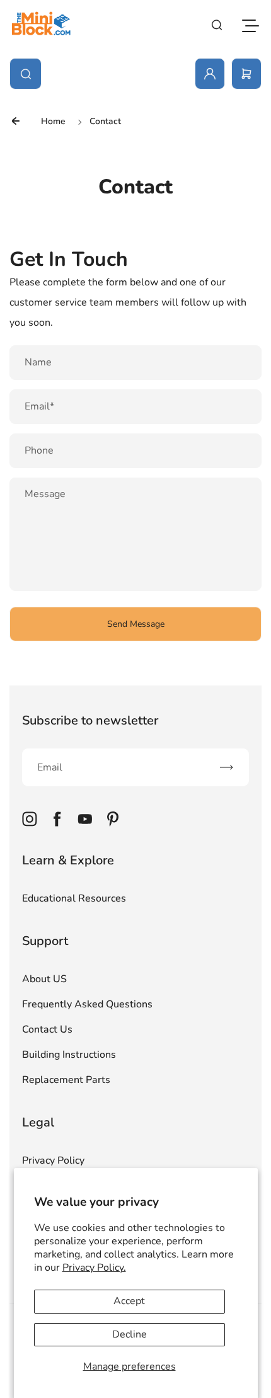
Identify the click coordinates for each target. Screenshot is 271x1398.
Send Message (135, 624)
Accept (129, 1301)
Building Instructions (69, 1055)
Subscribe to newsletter (90, 720)
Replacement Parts (66, 1080)
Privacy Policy (53, 1160)
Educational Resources (74, 898)
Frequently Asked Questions (87, 1004)
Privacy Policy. (94, 1268)
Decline (129, 1334)
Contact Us (47, 1029)
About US (44, 979)
